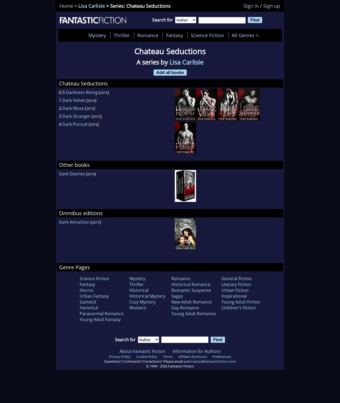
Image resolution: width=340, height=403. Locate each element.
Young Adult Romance (193, 314)
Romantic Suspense (191, 290)
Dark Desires (72, 174)
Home (66, 6)
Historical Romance (190, 284)
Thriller (122, 35)
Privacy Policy (120, 356)
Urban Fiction (235, 290)
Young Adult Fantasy (100, 319)
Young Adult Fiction (241, 302)
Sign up (271, 6)
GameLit (88, 302)
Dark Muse (73, 108)
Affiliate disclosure (192, 356)
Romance (147, 35)
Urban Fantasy (94, 296)
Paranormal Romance (102, 314)
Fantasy (174, 35)
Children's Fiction (239, 308)
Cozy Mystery (142, 302)
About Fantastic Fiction (142, 351)
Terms (168, 356)
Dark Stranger (76, 116)
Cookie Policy (146, 356)
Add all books (170, 72)
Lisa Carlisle (91, 6)
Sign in (251, 6)
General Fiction (237, 278)
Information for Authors (197, 351)
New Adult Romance (191, 302)
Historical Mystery (147, 296)
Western (137, 308)
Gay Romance (185, 308)
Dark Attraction (74, 222)
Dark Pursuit (75, 124)
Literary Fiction (236, 284)
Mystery (97, 35)
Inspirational (234, 296)
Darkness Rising (82, 92)
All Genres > (246, 35)
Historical (138, 290)
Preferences (221, 356)
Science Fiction (207, 35)
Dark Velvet (73, 100)
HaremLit (89, 308)
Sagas (177, 296)
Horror (87, 290)
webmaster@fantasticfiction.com (210, 361)
